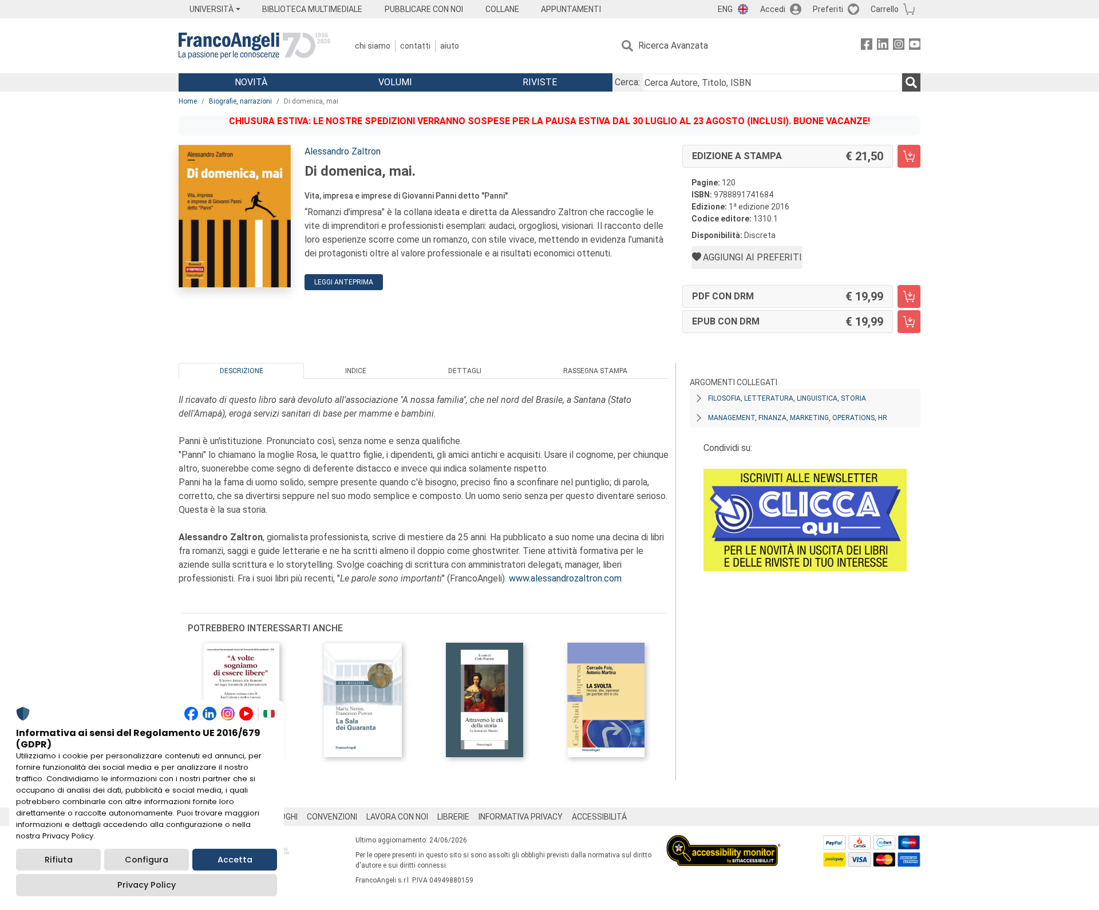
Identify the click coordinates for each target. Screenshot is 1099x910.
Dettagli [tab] (464, 371)
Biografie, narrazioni (240, 101)
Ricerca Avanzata (673, 45)
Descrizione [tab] (241, 371)
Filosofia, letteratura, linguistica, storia (787, 398)
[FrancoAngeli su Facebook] (866, 46)
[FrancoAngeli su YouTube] (914, 46)
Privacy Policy (146, 885)
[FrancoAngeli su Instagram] (898, 46)
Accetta (235, 859)
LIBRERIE (453, 816)
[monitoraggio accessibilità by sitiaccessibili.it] (723, 841)
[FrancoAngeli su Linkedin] (882, 46)
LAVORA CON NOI (397, 816)
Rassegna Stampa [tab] (595, 371)
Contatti (415, 45)
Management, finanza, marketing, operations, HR (797, 418)
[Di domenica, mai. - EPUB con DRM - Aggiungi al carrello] (909, 321)
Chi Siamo (372, 45)
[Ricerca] (911, 82)
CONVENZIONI (332, 816)
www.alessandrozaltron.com (565, 578)
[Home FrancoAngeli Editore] (254, 46)
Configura (146, 859)
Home (188, 101)
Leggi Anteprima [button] (343, 282)
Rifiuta (59, 859)
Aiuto (449, 45)
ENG (725, 9)
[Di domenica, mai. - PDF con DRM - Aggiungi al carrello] (909, 296)
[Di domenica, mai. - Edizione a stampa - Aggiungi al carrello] (909, 156)
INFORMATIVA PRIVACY (521, 816)
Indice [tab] (355, 371)
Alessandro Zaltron (343, 151)
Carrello (885, 9)
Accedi (772, 9)
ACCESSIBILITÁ (599, 816)
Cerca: (627, 82)
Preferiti (828, 9)
